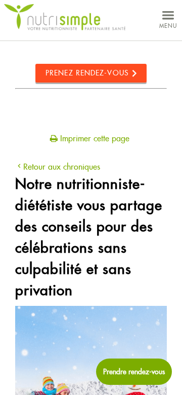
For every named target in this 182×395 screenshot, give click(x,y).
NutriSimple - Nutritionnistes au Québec (64, 17)
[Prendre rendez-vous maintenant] (134, 372)
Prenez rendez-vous (87, 72)
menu (168, 25)
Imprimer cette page (93, 138)
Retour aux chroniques (61, 167)
